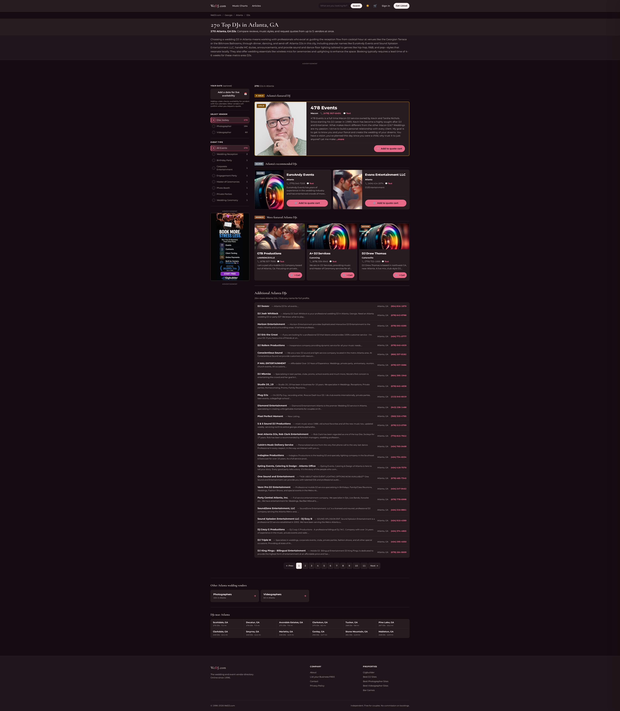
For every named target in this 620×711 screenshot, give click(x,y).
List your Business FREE (322, 676)
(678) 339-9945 (320, 261)
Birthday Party (224, 160)
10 (356, 565)
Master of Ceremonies (228, 181)
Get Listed (401, 5)
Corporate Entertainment (224, 168)
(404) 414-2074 (375, 183)
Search (356, 6)
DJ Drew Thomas (374, 253)
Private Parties (224, 194)
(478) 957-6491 (332, 113)
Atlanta (239, 15)
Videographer (224, 132)
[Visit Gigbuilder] (230, 247)
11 (364, 565)
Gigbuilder (368, 672)
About (313, 672)
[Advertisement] (310, 72)
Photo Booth (223, 187)
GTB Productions (269, 253)
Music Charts (240, 5)
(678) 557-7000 (268, 261)
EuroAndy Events (300, 175)
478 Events (324, 107)
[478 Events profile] (280, 129)
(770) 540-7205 (297, 183)
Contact (314, 681)
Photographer (224, 126)
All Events (222, 147)
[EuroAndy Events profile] (269, 189)
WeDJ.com (216, 15)
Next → (374, 565)
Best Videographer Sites (375, 685)
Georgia (228, 15)
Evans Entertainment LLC (385, 175)
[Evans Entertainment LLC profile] (347, 189)
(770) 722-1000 (372, 261)
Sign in (386, 5)
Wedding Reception (227, 154)
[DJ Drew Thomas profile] (384, 236)
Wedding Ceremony (227, 200)
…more (340, 139)
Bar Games (369, 690)
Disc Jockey (223, 120)
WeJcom (218, 6)
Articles (256, 5)
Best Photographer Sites (375, 681)
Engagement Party (227, 175)
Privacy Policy (317, 685)
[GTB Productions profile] (280, 236)
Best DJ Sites (370, 676)
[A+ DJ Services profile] (332, 236)
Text (347, 113)
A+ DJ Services (320, 253)
